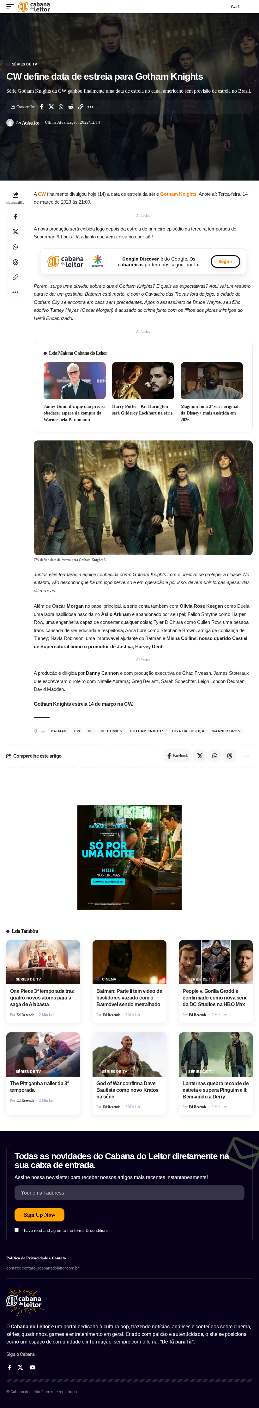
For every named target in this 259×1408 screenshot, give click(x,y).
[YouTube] (32, 1367)
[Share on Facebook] (41, 107)
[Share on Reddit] (70, 107)
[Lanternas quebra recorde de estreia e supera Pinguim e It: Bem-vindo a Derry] (216, 1054)
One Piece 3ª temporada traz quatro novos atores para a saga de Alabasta (42, 997)
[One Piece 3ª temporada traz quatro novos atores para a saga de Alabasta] (43, 962)
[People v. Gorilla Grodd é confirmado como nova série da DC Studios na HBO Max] (216, 962)
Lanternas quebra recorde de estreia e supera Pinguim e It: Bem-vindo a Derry (216, 1090)
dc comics (111, 731)
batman (59, 731)
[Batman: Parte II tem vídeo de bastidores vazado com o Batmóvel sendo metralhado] (129, 962)
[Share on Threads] (15, 262)
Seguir (225, 261)
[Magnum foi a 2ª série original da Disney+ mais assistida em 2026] (212, 380)
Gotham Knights (178, 194)
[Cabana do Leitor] (34, 6)
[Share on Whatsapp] (61, 107)
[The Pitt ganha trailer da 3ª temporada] (43, 1054)
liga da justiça (188, 731)
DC (90, 731)
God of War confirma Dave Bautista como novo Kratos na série (127, 1090)
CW (42, 194)
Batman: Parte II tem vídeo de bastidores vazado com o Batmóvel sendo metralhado (129, 997)
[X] (20, 1367)
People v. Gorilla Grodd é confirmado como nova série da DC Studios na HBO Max (215, 997)
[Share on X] (51, 107)
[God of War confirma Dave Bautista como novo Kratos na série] (129, 1054)
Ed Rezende (25, 1015)
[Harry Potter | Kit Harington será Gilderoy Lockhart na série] (143, 380)
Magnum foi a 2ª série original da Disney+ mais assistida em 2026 (209, 413)
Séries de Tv (24, 64)
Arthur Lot (30, 122)
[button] (11, 6)
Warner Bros (226, 731)
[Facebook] (9, 1367)
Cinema (109, 979)
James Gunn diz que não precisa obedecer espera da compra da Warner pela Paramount (74, 413)
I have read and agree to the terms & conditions (65, 1230)
